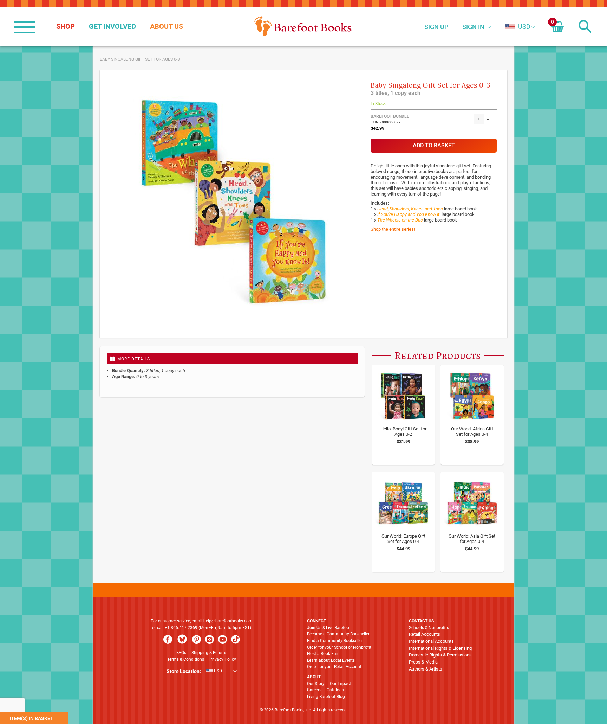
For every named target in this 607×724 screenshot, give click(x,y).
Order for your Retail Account (334, 666)
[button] (517, 26)
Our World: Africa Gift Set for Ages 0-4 (472, 431)
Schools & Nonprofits (429, 627)
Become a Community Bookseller (338, 634)
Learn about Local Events (331, 660)
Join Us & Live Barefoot (329, 627)
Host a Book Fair (323, 653)
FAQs (181, 652)
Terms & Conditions (185, 659)
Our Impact (340, 683)
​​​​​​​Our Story (316, 683)
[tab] (232, 358)
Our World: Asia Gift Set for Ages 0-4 (472, 538)
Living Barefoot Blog (326, 696)
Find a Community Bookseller (335, 640)
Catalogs (335, 689)
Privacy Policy (222, 659)
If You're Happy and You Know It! (408, 214)
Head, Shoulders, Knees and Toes (410, 208)
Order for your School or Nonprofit (339, 647)
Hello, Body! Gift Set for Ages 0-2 (403, 431)
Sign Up (436, 27)
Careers (314, 689)
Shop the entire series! (393, 229)
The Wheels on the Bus (400, 220)
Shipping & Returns (209, 652)
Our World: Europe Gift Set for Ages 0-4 (403, 538)
